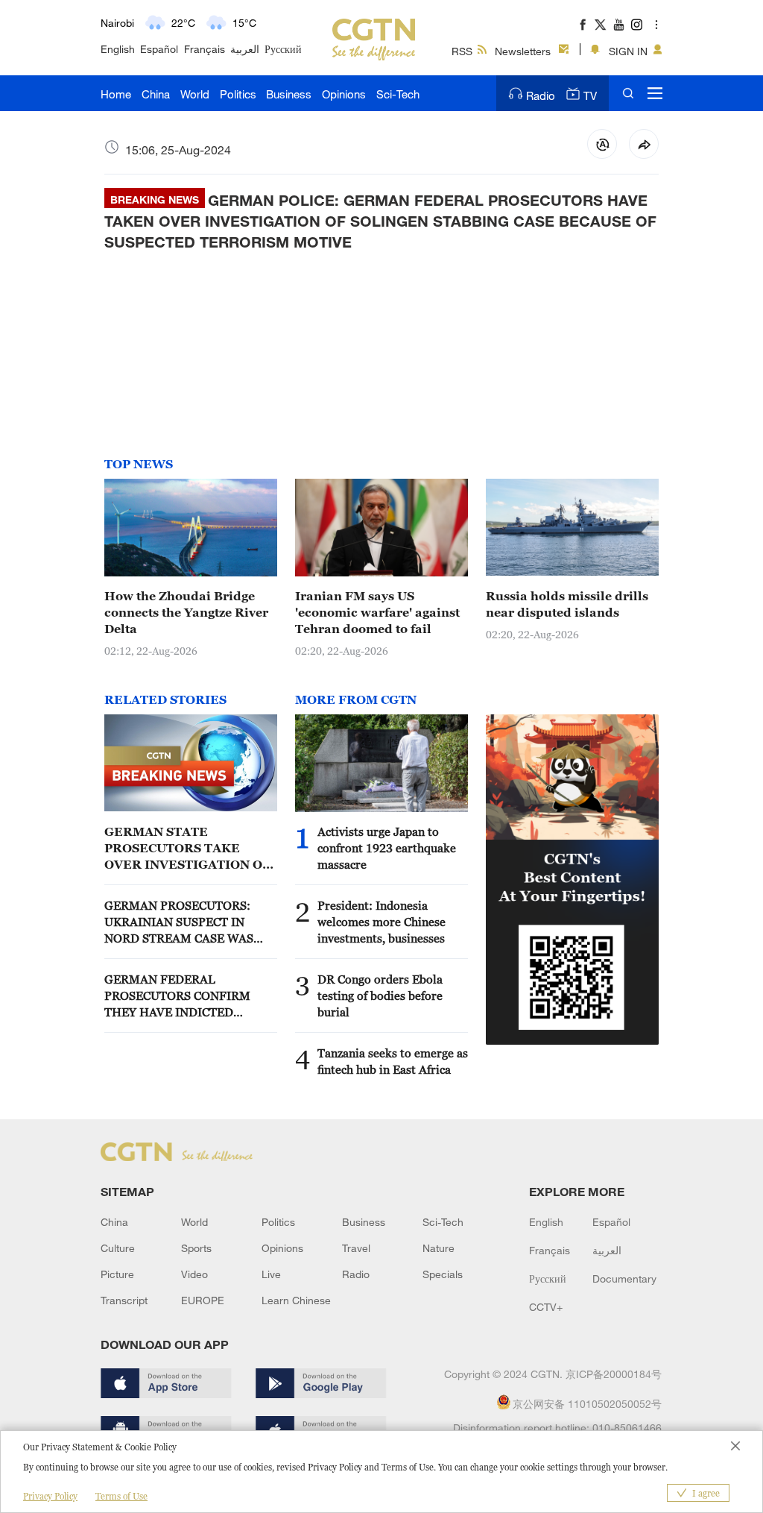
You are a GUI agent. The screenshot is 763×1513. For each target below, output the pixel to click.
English (118, 49)
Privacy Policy (50, 1496)
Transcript (124, 1300)
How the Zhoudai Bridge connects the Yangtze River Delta (186, 612)
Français (204, 49)
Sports (196, 1248)
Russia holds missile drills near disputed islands (567, 604)
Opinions (344, 94)
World (194, 94)
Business (288, 94)
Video (194, 1274)
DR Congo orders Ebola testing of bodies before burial (380, 995)
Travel (356, 1248)
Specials (442, 1274)
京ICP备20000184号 (614, 1374)
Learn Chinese (296, 1300)
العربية (244, 49)
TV (590, 95)
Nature (438, 1248)
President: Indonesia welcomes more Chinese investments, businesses (381, 922)
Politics (238, 94)
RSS (462, 51)
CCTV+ (546, 1306)
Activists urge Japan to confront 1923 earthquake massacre (386, 848)
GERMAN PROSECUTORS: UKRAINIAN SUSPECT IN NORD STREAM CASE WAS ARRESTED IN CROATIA (178, 922)
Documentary (624, 1278)
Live (271, 1274)
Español (159, 49)
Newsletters (523, 51)
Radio (540, 95)
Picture (117, 1274)
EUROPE (202, 1300)
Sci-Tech (398, 94)
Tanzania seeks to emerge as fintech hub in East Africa (392, 1061)
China (156, 94)
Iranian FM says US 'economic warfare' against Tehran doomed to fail (377, 612)
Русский (283, 49)
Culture (118, 1248)
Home (116, 94)
